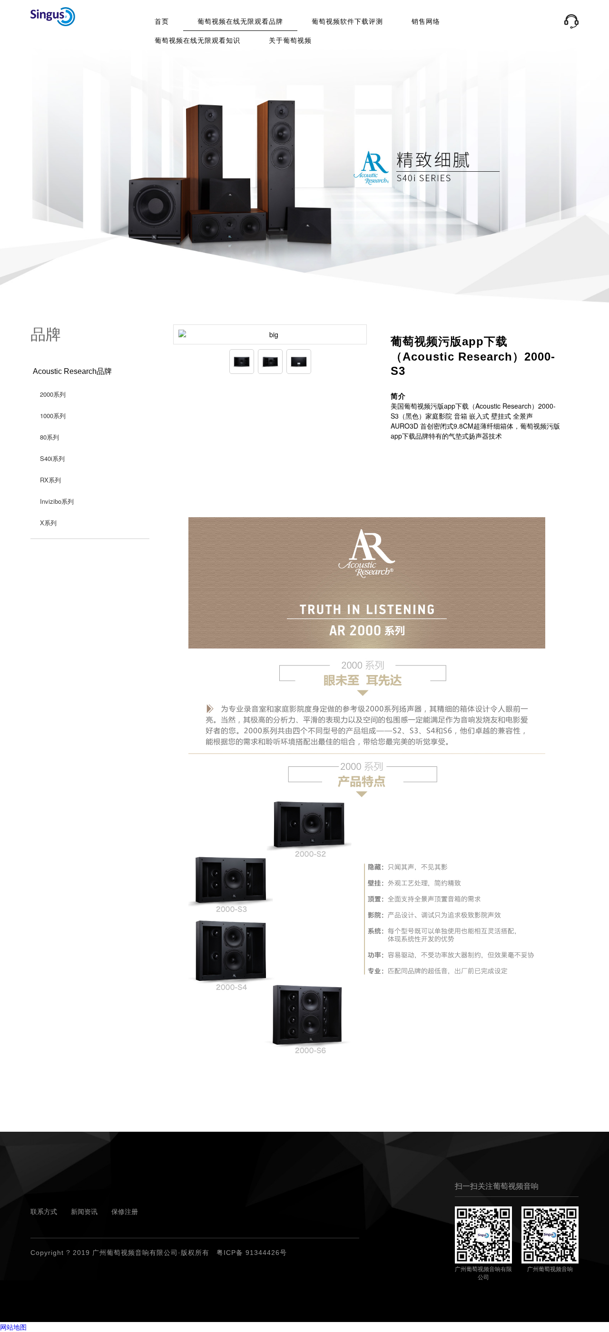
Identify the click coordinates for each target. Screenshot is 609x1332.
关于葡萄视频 (290, 40)
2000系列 (53, 394)
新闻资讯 (84, 1211)
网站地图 (13, 1327)
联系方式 (43, 1211)
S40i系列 (52, 458)
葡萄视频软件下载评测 (347, 21)
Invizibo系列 (57, 501)
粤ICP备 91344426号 (251, 1252)
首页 (162, 21)
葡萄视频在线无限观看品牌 (240, 21)
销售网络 (426, 21)
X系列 (48, 522)
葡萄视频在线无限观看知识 (197, 40)
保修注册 (124, 1211)
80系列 (49, 436)
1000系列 (53, 415)
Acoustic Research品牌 (72, 371)
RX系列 (50, 479)
